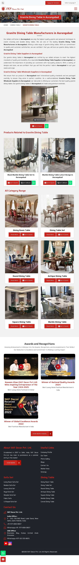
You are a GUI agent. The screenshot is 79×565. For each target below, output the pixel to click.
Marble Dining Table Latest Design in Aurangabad (57, 176)
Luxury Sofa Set (9, 489)
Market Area (45, 469)
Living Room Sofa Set (11, 482)
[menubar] (76, 9)
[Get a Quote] (3, 559)
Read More (14, 234)
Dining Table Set (57, 230)
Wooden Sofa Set (10, 495)
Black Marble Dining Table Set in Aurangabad (21, 176)
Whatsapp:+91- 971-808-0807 (18, 527)
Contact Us (45, 465)
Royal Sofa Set (9, 492)
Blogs (43, 462)
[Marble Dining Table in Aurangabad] (57, 302)
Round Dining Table (21, 276)
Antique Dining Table (57, 276)
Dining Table (15, 25)
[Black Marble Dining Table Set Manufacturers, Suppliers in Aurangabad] (21, 155)
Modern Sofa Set (10, 485)
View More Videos (39, 434)
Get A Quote (14, 183)
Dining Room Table (21, 230)
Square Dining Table (21, 322)
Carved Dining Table (47, 502)
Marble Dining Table (57, 322)
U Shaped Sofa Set (10, 502)
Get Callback (26, 183)
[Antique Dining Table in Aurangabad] (57, 256)
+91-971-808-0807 (14, 524)
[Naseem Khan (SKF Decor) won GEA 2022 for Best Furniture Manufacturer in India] (21, 405)
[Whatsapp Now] (46, 126)
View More (11, 463)
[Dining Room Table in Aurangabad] (21, 211)
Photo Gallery (45, 459)
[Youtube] (6, 543)
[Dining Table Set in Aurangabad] (57, 211)
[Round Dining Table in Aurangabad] (21, 256)
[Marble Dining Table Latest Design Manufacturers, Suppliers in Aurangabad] (57, 155)
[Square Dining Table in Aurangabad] (21, 302)
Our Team (44, 455)
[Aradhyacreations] (3, 3)
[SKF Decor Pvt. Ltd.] (10, 9)
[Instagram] (10, 543)
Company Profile (46, 452)
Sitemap (43, 472)
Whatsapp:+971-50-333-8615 (18, 538)
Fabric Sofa (8, 498)
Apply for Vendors (53, 3)
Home (6, 25)
